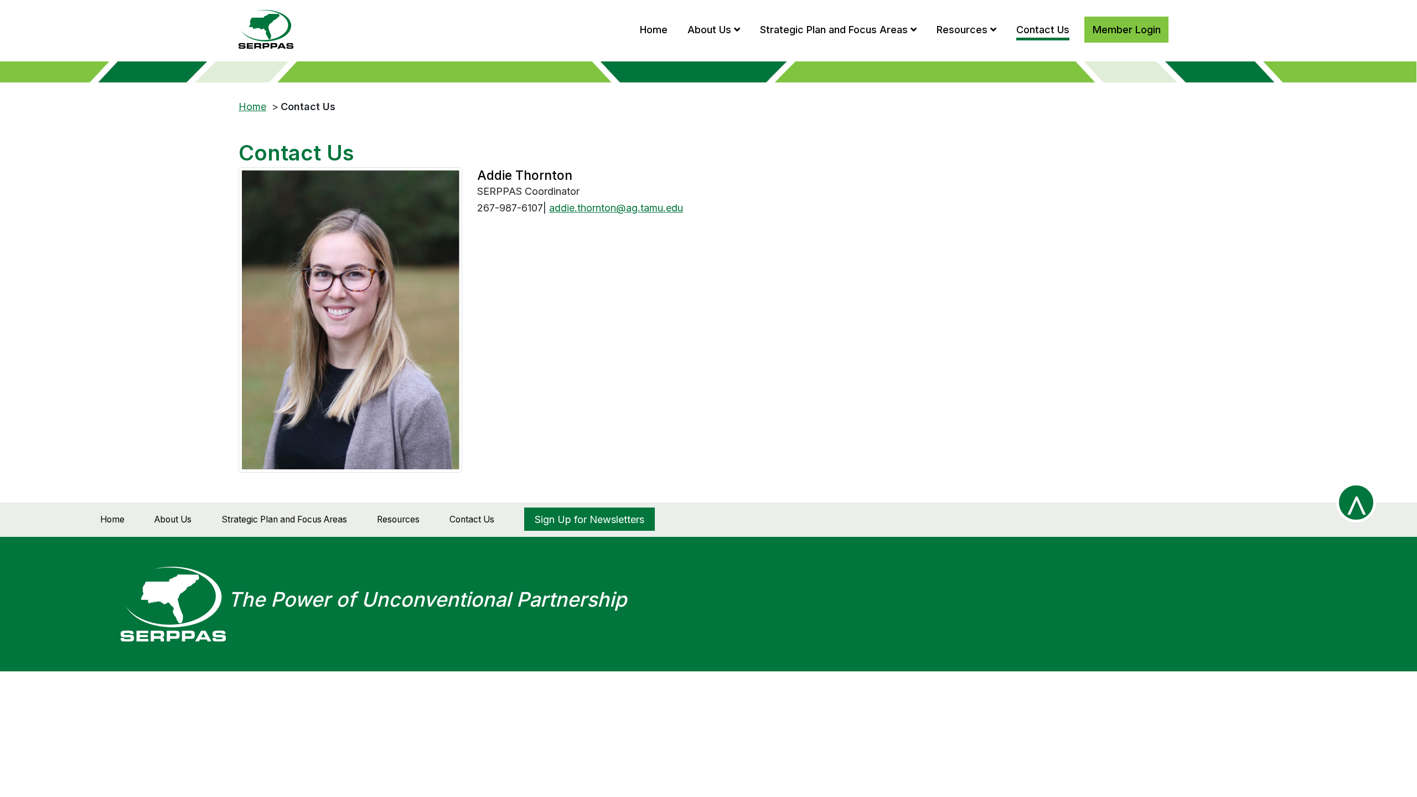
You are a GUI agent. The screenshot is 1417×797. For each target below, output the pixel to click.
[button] (713, 28)
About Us (173, 519)
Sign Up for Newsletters (589, 519)
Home (252, 106)
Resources (398, 519)
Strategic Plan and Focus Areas (284, 519)
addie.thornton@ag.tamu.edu (616, 208)
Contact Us (471, 519)
